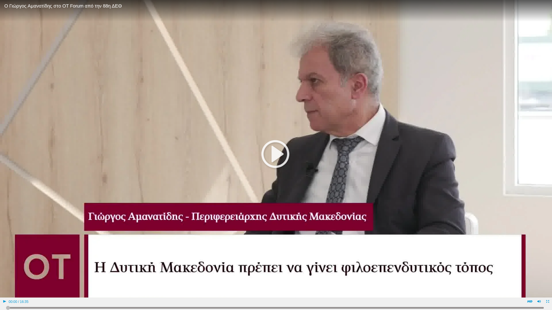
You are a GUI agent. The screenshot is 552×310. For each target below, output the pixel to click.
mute (538, 302)
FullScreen (547, 302)
